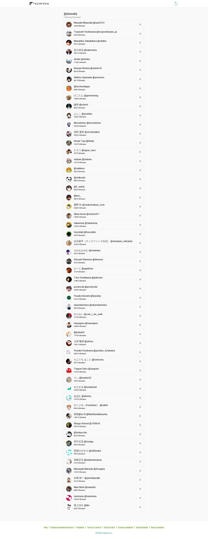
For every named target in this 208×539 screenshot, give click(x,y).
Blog (46, 527)
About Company (157, 527)
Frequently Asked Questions (62, 527)
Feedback (80, 527)
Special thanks (142, 527)
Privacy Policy (109, 527)
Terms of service (94, 527)
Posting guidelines (125, 527)
